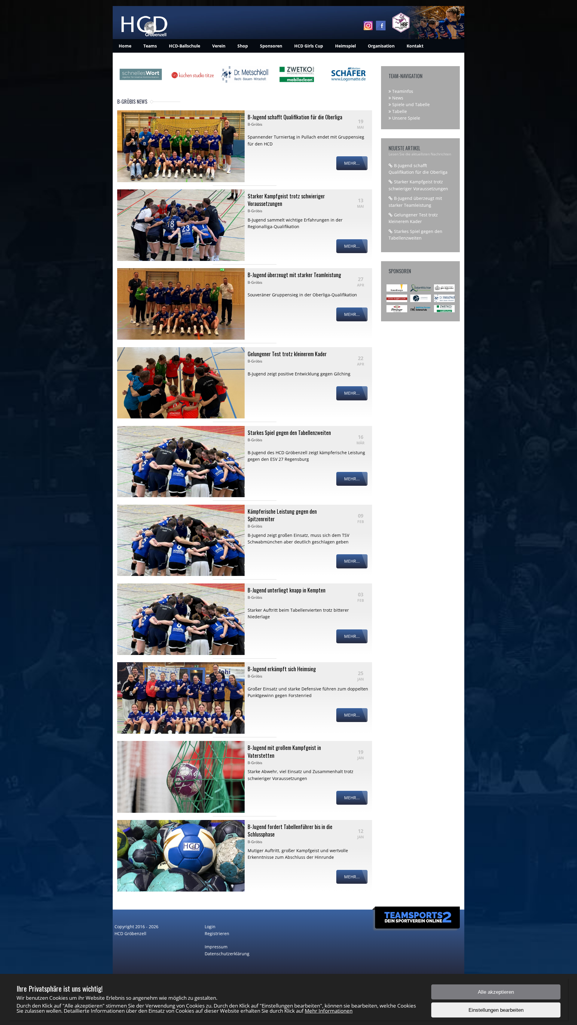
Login (210, 926)
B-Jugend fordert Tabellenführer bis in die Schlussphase (290, 830)
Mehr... (352, 163)
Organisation (381, 46)
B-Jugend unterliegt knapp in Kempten (286, 590)
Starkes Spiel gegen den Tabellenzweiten (289, 432)
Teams (150, 46)
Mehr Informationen (329, 1010)
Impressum (216, 947)
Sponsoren (271, 46)
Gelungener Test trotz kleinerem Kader (287, 354)
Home (125, 46)
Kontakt (415, 46)
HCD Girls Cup (308, 46)
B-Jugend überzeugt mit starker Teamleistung (294, 275)
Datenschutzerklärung (227, 953)
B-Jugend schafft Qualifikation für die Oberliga (295, 117)
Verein (218, 46)
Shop (242, 46)
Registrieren (217, 933)
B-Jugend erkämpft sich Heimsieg (282, 669)
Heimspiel (345, 46)
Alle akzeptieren (496, 992)
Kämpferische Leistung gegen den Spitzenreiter (282, 515)
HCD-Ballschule (184, 46)
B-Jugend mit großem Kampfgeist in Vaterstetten (284, 751)
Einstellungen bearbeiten (496, 1010)
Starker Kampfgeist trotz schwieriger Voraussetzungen (286, 199)
